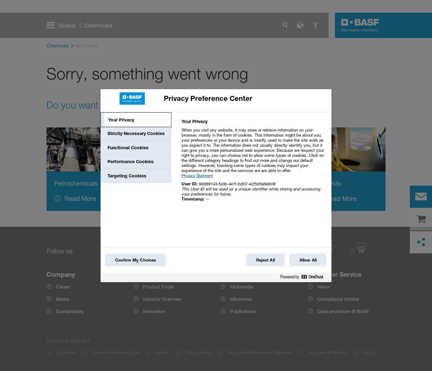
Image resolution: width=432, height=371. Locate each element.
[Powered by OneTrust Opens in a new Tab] (304, 278)
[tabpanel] (253, 164)
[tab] (136, 120)
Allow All (308, 260)
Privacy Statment (197, 175)
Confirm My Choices (135, 260)
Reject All (265, 260)
